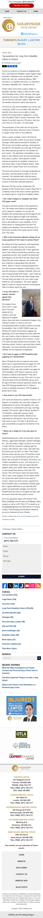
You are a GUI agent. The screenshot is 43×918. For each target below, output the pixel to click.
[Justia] (21, 585)
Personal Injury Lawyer (13, 622)
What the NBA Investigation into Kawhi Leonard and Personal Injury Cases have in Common (20, 670)
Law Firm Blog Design (20, 915)
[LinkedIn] (16, 585)
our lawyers (25, 361)
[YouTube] (27, 585)
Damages (7, 617)
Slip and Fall (9, 626)
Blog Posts (21, 887)
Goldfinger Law (27, 908)
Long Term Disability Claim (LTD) (29, 516)
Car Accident (9, 595)
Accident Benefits (11, 613)
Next (20, 529)
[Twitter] (10, 585)
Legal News (9, 599)
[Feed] (38, 585)
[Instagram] (32, 585)
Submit (21, 576)
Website (21, 861)
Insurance (8, 604)
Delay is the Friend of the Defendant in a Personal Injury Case (18, 686)
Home (7, 11)
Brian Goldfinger (11, 631)
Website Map (21, 881)
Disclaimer (21, 868)
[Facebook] (5, 585)
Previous (6, 529)
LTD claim (6, 342)
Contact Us (21, 11)
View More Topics (9, 648)
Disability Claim (12, 516)
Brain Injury (9, 640)
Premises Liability (11, 644)
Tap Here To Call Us (21, 5)
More (36, 11)
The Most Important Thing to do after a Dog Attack (20, 679)
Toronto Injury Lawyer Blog (21, 24)
